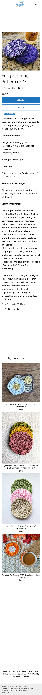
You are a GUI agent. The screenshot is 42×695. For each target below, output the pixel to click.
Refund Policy (27, 671)
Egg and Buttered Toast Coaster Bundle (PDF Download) (21, 406)
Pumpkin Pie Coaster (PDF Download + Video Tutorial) (21, 576)
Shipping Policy (15, 671)
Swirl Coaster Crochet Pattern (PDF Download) (21, 527)
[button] (4, 53)
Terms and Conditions (18, 674)
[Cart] (40, 4)
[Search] (36, 4)
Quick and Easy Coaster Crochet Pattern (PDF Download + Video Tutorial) (21, 467)
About (5, 671)
